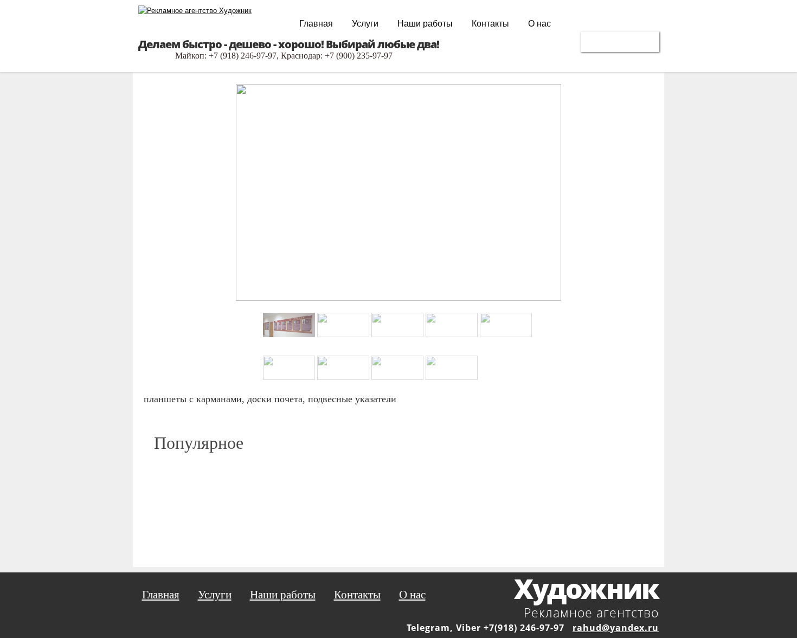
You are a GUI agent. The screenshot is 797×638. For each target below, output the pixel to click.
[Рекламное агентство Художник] (195, 11)
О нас (539, 23)
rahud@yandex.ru (616, 628)
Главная (316, 23)
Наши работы (425, 23)
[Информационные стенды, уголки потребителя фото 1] (398, 285)
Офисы (620, 41)
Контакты (490, 23)
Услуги (365, 23)
